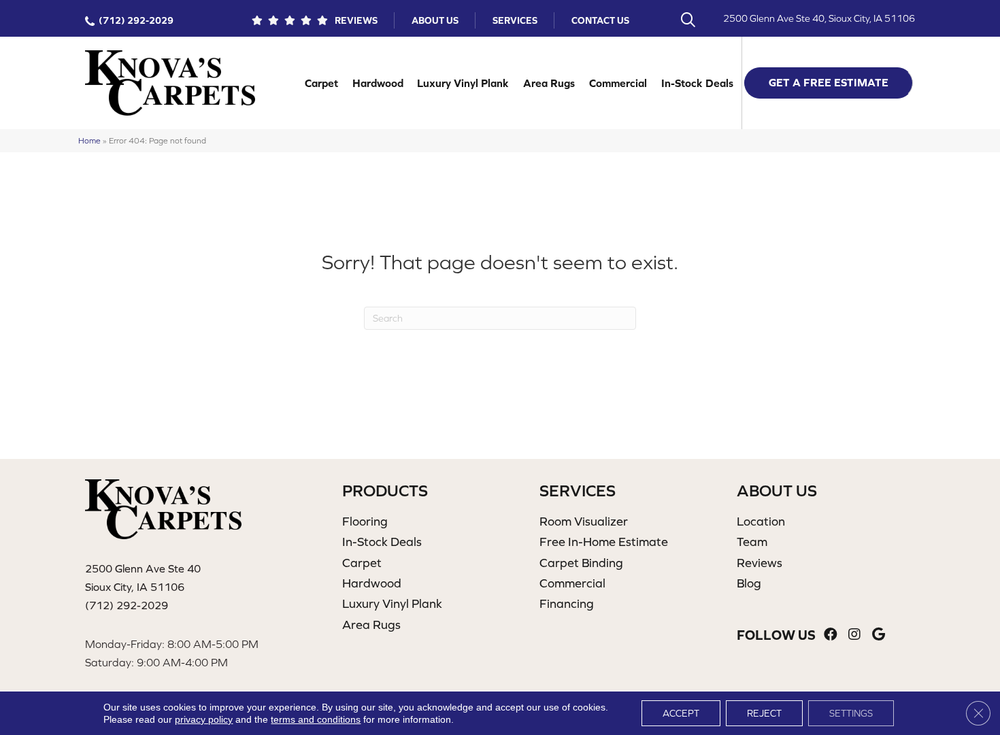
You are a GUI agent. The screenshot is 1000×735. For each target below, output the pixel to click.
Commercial (618, 83)
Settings (851, 713)
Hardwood (377, 83)
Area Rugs (549, 83)
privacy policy (204, 719)
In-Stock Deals (697, 83)
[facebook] (830, 635)
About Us (435, 20)
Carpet (321, 83)
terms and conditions (316, 719)
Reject (764, 713)
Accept (681, 713)
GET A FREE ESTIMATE (828, 82)
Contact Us (600, 20)
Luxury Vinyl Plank (463, 83)
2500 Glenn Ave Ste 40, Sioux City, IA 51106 (819, 18)
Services (515, 20)
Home (89, 140)
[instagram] (854, 635)
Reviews (356, 20)
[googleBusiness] (878, 635)
